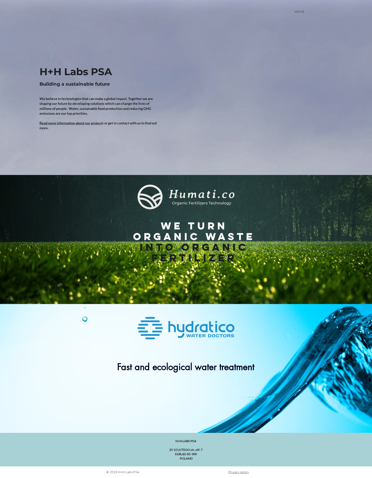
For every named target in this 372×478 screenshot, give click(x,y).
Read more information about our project (71, 123)
